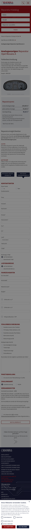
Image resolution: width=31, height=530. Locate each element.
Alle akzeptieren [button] (8, 526)
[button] (15, 524)
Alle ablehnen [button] (23, 526)
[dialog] (15, 265)
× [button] (29, 501)
